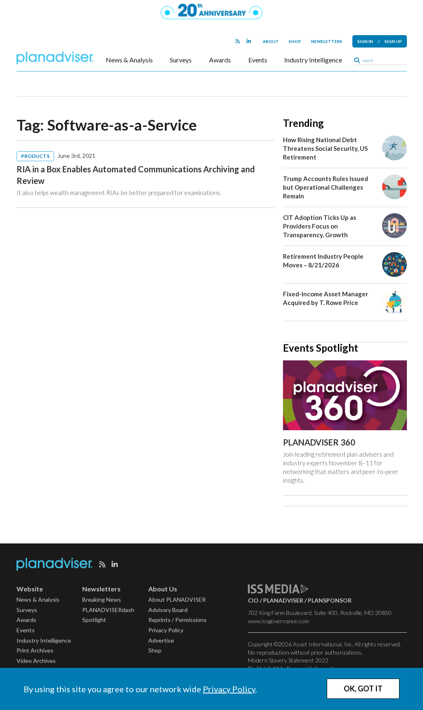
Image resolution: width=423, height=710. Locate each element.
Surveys (181, 60)
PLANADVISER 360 (319, 442)
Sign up (393, 41)
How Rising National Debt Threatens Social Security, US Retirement (325, 148)
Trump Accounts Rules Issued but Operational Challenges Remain (325, 187)
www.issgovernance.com (278, 620)
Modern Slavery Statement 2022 (288, 660)
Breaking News (101, 599)
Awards (220, 60)
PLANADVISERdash (108, 609)
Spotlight (94, 619)
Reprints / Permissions (177, 619)
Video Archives (36, 660)
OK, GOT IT (363, 688)
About (271, 41)
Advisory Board (168, 609)
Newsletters (326, 41)
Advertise (161, 640)
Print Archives (35, 650)
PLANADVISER (283, 600)
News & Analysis (129, 60)
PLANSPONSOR (330, 600)
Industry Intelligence (313, 60)
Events (257, 60)
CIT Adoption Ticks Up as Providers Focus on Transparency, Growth (319, 226)
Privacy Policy (229, 689)
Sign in (365, 41)
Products (35, 156)
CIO (253, 600)
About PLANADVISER (177, 599)
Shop (295, 41)
